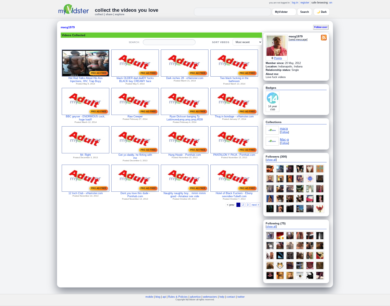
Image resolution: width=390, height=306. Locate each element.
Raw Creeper (135, 116)
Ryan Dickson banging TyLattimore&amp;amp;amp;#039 (185, 118)
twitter (241, 296)
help (221, 296)
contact (230, 296)
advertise (195, 296)
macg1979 (68, 27)
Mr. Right (85, 154)
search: (134, 42)
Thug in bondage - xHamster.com (234, 116)
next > (255, 204)
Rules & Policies (178, 296)
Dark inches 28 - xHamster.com (184, 78)
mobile (149, 296)
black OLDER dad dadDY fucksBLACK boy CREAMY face (135, 80)
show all (271, 159)
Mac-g (284, 139)
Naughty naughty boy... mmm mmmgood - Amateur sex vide (185, 195)
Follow (284, 132)
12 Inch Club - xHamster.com (85, 193)
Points (278, 58)
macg (284, 128)
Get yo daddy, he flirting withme (135, 156)
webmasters (210, 296)
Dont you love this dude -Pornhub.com (135, 195)
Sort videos (220, 42)
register (304, 2)
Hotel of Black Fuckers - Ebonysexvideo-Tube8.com (234, 195)
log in (295, 2)
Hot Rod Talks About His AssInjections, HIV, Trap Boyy (85, 80)
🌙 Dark (322, 11)
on (330, 2)
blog (157, 296)
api (164, 296)
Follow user (320, 27)
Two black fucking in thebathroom (234, 80)
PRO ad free (98, 73)
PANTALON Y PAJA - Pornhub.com (234, 154)
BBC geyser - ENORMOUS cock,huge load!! (85, 118)
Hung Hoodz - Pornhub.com (184, 154)
